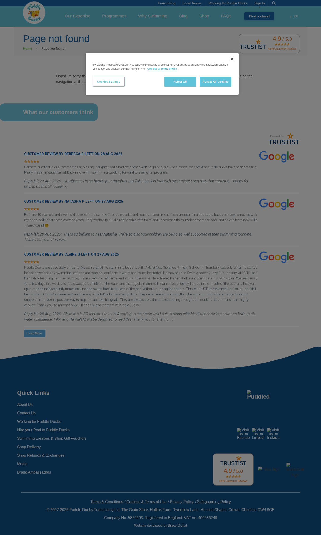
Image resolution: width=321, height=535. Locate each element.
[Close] (232, 59)
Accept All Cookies (215, 81)
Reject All (180, 81)
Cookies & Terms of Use (162, 68)
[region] (162, 74)
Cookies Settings (108, 81)
